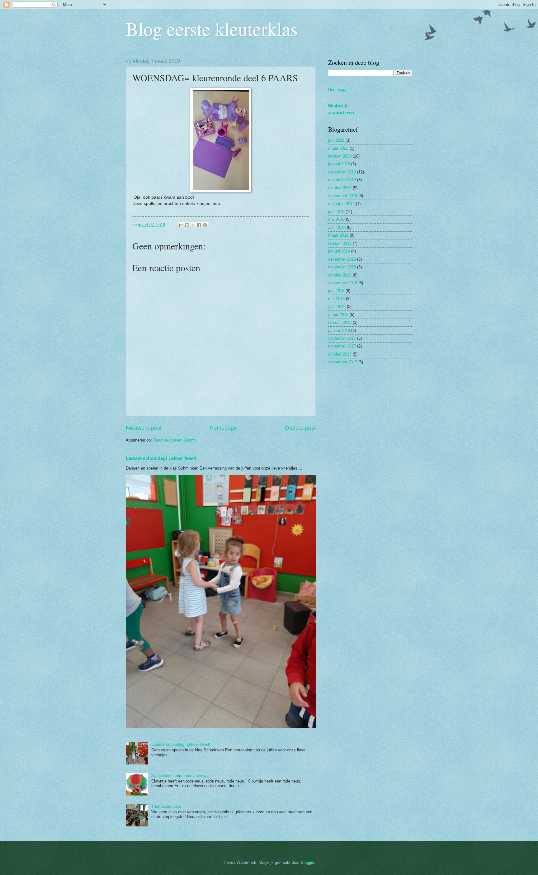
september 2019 (342, 195)
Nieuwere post (144, 428)
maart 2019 (338, 235)
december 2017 (342, 338)
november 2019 (342, 179)
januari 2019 (339, 251)
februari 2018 (340, 322)
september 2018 (342, 283)
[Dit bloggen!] (187, 225)
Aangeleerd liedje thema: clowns (180, 775)
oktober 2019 (340, 188)
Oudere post (300, 428)
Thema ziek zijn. (166, 806)
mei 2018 (336, 298)
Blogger (307, 862)
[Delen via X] (193, 225)
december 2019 (342, 172)
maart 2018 (338, 314)
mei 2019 (336, 219)
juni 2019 (336, 211)
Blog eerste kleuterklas (212, 28)
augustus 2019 (341, 203)
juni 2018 (336, 290)
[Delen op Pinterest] (205, 225)
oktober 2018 (340, 275)
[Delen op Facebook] (199, 225)
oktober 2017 (340, 354)
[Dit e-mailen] (181, 225)
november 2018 (342, 267)
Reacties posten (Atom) (174, 440)
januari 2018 (339, 330)
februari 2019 (340, 243)
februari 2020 (340, 156)
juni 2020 (336, 140)
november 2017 (342, 346)
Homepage (223, 428)
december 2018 (342, 259)
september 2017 (342, 362)
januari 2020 (339, 164)
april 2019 (337, 227)
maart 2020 (338, 148)
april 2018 (337, 306)
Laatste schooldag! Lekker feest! (161, 458)
